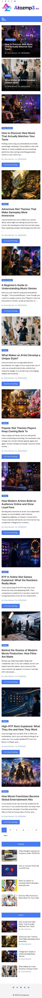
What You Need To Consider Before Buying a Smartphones (28, 883)
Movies (5, 645)
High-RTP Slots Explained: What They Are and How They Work (21, 728)
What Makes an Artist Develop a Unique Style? (28, 967)
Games (5, 204)
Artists (8, 73)
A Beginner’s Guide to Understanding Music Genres (19, 287)
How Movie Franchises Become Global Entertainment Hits (20, 798)
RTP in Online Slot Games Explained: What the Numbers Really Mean (19, 580)
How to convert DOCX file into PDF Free (29, 867)
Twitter (17, 988)
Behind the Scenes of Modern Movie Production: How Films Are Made (19, 653)
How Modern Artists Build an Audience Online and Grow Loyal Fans (19, 80)
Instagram (21, 988)
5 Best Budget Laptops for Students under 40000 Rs (29, 852)
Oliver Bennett (12, 53)
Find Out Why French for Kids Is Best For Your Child (29, 897)
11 (36, 830)
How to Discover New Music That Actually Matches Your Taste (19, 46)
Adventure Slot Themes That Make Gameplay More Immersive (19, 212)
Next (5, 835)
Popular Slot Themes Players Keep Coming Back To (19, 430)
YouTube (28, 988)
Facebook (13, 988)
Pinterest (25, 988)
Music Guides (10, 40)
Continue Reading (11, 165)
